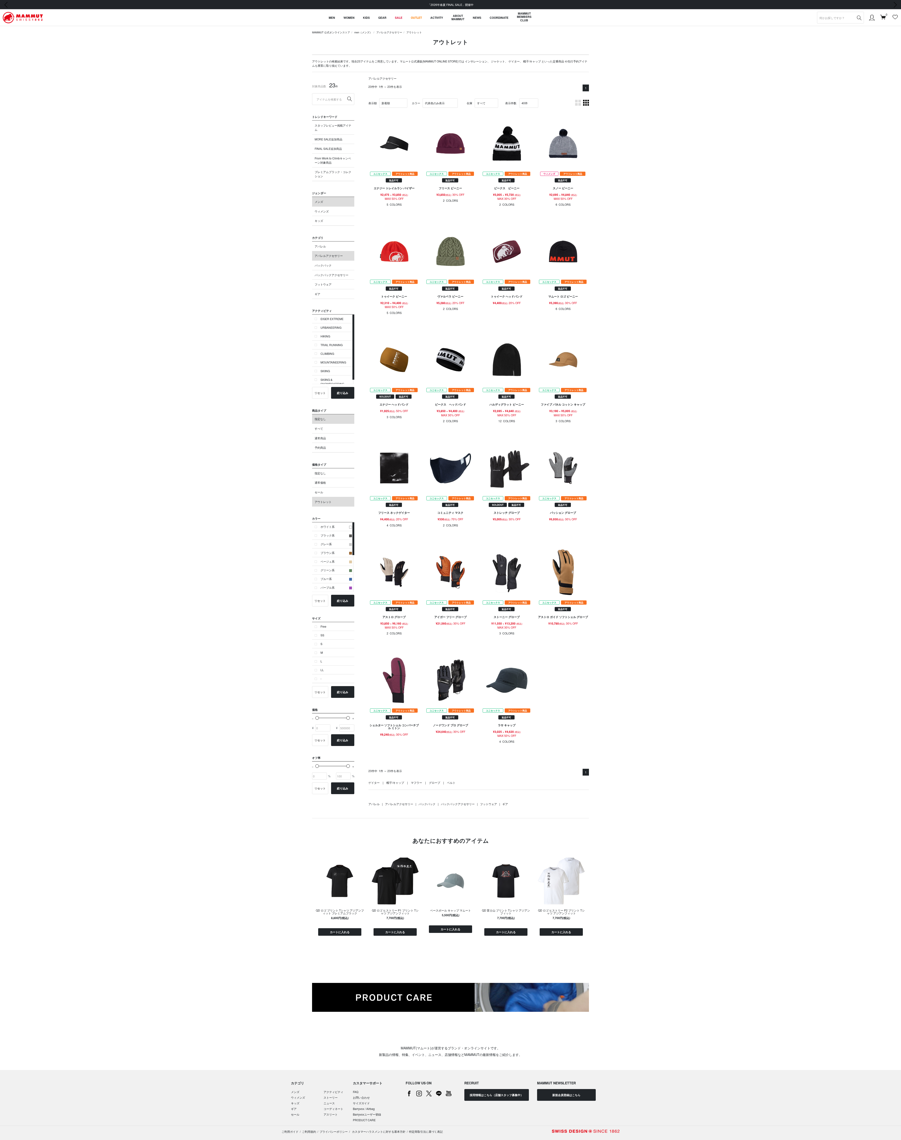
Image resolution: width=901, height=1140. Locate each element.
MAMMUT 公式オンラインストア (331, 32)
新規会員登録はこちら (566, 1095)
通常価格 (320, 482)
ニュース (329, 1103)
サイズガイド (361, 1103)
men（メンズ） (363, 32)
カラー (416, 103)
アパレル (320, 246)
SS (322, 635)
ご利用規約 (309, 1131)
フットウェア (323, 284)
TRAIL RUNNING (332, 345)
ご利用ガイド (290, 1131)
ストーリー (331, 1097)
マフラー (416, 782)
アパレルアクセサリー (389, 32)
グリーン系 (328, 570)
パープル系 (328, 587)
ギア (317, 294)
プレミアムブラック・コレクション (333, 174)
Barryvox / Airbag (364, 1109)
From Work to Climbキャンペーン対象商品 (333, 160)
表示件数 (510, 103)
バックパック (323, 265)
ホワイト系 (328, 527)
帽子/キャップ (532, 61)
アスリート (331, 1114)
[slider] (317, 718)
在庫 (469, 103)
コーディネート (333, 1109)
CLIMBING (327, 354)
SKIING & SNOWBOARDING (332, 382)
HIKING (325, 336)
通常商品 (320, 438)
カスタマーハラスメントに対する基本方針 (378, 1131)
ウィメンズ (322, 211)
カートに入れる (340, 932)
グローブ (434, 782)
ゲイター (514, 61)
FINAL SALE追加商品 (328, 149)
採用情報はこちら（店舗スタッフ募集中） (496, 1095)
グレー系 (326, 544)
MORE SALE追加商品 (328, 139)
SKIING (325, 371)
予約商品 (320, 447)
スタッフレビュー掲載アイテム (333, 127)
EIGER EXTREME (332, 319)
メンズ (319, 202)
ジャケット (498, 61)
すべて (319, 428)
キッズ (319, 221)
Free (323, 626)
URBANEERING (331, 327)
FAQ (355, 1092)
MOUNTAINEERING (333, 362)
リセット (320, 393)
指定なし (320, 419)
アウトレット (414, 32)
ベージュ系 (328, 561)
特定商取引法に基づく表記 (426, 1131)
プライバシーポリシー (334, 1131)
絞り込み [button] (342, 393)
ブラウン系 (328, 553)
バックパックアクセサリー (331, 275)
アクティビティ (333, 1092)
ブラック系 (328, 535)
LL (322, 670)
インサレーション (476, 61)
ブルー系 (326, 579)
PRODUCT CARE (364, 1120)
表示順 (372, 103)
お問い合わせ (361, 1097)
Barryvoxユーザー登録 (367, 1114)
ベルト (451, 782)
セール (319, 492)
